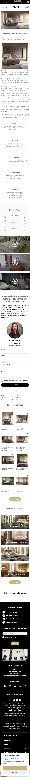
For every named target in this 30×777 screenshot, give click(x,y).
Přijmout (15, 768)
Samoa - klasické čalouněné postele (20, 399)
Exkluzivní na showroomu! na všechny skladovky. (14, 3)
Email (3, 355)
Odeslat (15, 385)
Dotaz (3, 371)
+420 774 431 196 (15, 343)
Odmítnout (15, 772)
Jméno (3, 349)
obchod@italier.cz (15, 345)
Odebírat (15, 643)
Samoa (17, 395)
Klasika (17, 390)
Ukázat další (15, 499)
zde (9, 763)
